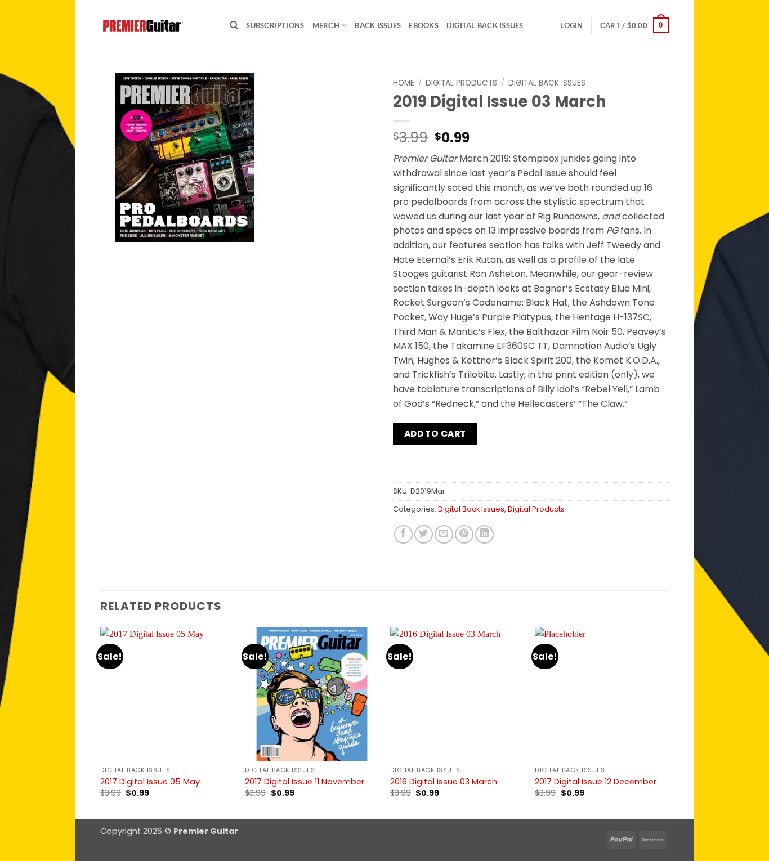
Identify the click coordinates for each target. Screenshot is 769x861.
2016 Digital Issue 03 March (443, 782)
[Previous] (100, 722)
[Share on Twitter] (423, 534)
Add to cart (435, 434)
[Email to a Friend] (444, 534)
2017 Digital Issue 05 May (150, 782)
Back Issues (378, 25)
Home (403, 83)
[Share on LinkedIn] (484, 534)
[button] (571, 25)
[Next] (668, 722)
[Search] (234, 25)
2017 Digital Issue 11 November (304, 782)
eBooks (424, 25)
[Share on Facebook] (403, 534)
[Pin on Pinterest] (464, 534)
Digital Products (461, 83)
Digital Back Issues (485, 25)
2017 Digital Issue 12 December (595, 782)
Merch (325, 25)
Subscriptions (275, 25)
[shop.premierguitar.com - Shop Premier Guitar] (156, 25)
